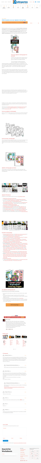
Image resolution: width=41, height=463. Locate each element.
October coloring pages (11, 256)
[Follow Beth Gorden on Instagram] (9, 329)
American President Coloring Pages (19, 248)
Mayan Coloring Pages (12, 249)
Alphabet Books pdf (24, 202)
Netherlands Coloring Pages (8, 242)
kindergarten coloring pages (22, 106)
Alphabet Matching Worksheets (20, 199)
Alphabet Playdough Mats (9, 207)
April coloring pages (19, 254)
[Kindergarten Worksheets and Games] (20, 2)
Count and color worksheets (7, 258)
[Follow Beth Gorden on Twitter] (7, 329)
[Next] (25, 342)
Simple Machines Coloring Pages (15, 243)
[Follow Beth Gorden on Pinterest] (12, 329)
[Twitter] (37, 2)
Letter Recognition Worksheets (15, 200)
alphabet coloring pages (9, 235)
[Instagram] (39, 2)
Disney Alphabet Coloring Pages (7, 202)
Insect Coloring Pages (20, 244)
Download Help (22, 454)
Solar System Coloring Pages (14, 245)
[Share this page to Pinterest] (23, 22)
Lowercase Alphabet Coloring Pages (8, 234)
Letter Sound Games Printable (20, 209)
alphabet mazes (21, 107)
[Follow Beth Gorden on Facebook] (6, 329)
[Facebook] (35, 2)
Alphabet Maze (5, 205)
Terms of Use (21, 298)
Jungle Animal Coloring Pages (9, 239)
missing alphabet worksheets (17, 201)
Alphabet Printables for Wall (15, 205)
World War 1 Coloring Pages (10, 247)
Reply (25, 355)
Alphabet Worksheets (8, 22)
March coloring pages (13, 254)
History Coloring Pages (9, 248)
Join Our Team (22, 458)
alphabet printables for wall (14, 107)
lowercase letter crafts (8, 108)
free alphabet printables (21, 196)
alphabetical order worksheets (12, 204)
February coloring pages (6, 254)
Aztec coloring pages (7, 250)
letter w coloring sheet (18, 235)
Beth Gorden (8, 319)
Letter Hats (22, 206)
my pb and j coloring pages (17, 252)
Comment (4, 428)
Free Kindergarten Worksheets (23, 450)
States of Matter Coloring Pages (11, 244)
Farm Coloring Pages (18, 239)
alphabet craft (23, 208)
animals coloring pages (10, 237)
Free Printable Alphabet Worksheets (8, 203)
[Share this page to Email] (25, 22)
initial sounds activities (24, 211)
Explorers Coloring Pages (15, 246)
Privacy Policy (22, 452)
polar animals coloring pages (19, 237)
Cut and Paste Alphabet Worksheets (8, 206)
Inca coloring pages (24, 249)
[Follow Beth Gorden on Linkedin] (10, 329)
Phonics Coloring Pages (10, 199)
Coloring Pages (14, 22)
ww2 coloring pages (20, 247)
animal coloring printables (16, 238)
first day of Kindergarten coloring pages (14, 241)
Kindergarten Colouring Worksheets (13, 236)
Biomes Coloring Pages (22, 245)
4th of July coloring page (9, 253)
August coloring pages (20, 255)
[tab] (11, 192)
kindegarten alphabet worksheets (12, 106)
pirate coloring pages (24, 252)
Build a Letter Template (22, 210)
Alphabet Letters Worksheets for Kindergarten (9, 198)
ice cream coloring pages (7, 252)
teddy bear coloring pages (23, 251)
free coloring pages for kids (18, 260)
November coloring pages (18, 256)
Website (21, 438)
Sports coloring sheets (6, 251)
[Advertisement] (13, 25)
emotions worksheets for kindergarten (17, 240)
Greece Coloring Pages (18, 242)
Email (12, 438)
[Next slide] (27, 187)
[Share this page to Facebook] (24, 22)
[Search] (16, 454)
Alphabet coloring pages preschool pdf (20, 234)
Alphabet (3, 22)
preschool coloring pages (23, 259)
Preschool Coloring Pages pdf (12, 259)
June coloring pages (8, 255)
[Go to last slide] (2, 187)
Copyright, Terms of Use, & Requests (24, 456)
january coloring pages (24, 253)
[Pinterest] (25, 460)
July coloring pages (13, 255)
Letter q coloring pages (8, 201)
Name (4, 438)
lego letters (12, 210)
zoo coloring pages (14, 251)
